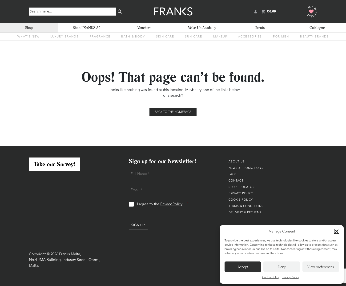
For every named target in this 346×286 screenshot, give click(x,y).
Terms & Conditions (246, 206)
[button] (336, 231)
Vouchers (144, 27)
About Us (237, 161)
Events (260, 27)
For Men (281, 36)
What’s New (28, 36)
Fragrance (100, 36)
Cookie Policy (270, 277)
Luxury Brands (64, 36)
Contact (236, 180)
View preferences (320, 267)
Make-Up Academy (202, 27)
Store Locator (241, 187)
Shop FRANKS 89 (87, 27)
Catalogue (317, 27)
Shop (29, 27)
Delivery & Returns (245, 212)
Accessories (250, 36)
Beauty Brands (314, 36)
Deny (282, 267)
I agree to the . (162, 204)
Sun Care (193, 36)
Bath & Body (133, 36)
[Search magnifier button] (120, 12)
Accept (242, 267)
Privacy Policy (290, 277)
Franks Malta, (70, 254)
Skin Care (165, 36)
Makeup (220, 36)
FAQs (233, 174)
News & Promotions (246, 168)
